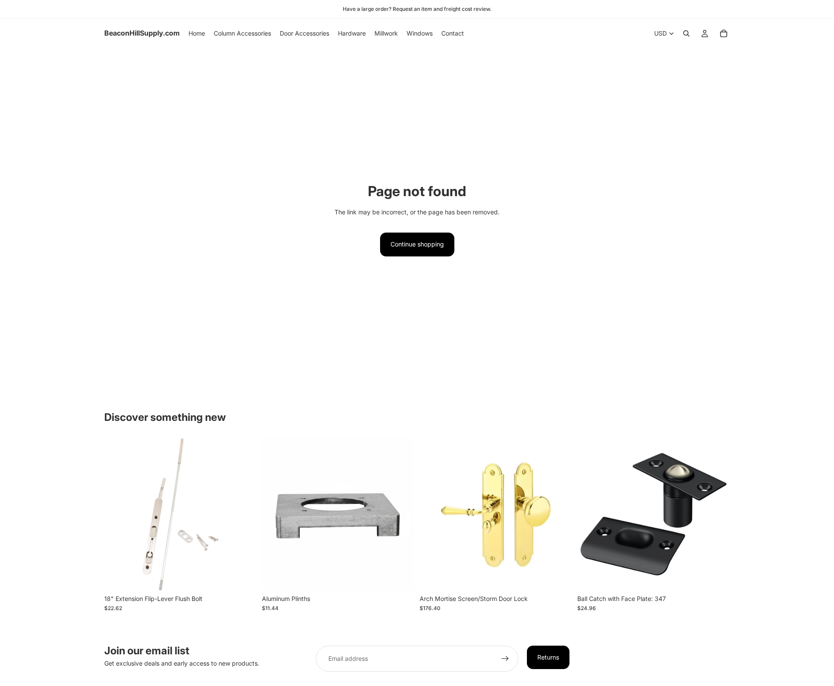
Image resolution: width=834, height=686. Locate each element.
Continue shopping (417, 244)
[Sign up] (505, 659)
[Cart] (723, 33)
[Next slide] (559, 514)
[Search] (686, 33)
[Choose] (243, 577)
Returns (548, 657)
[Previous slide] (433, 514)
